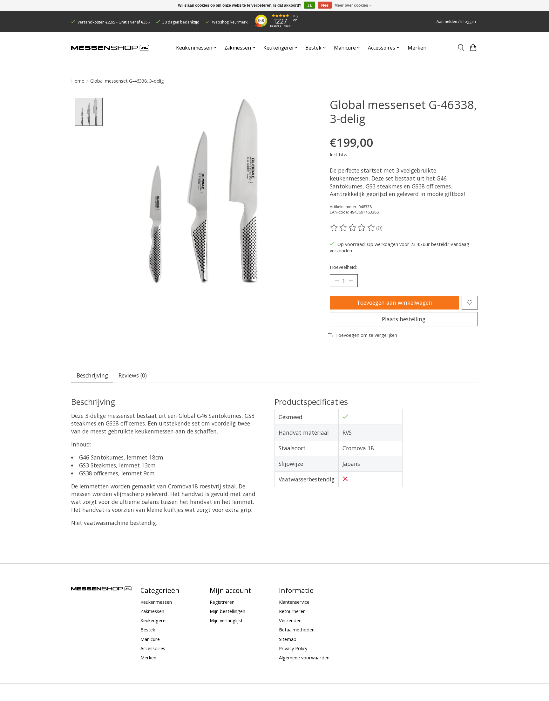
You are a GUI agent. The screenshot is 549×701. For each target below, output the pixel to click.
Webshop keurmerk (229, 22)
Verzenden (290, 620)
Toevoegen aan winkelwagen (394, 302)
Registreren (222, 602)
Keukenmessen (156, 602)
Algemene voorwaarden (304, 657)
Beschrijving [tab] (92, 375)
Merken (417, 47)
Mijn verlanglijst (226, 620)
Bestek (147, 629)
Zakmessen (152, 611)
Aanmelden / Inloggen (456, 21)
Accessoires (152, 648)
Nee (325, 5)
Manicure (150, 639)
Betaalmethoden (297, 629)
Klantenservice (294, 602)
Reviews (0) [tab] (133, 375)
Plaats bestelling (403, 319)
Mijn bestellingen (227, 611)
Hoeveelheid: (343, 267)
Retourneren (292, 611)
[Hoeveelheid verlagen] (336, 280)
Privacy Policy (293, 648)
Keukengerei (153, 620)
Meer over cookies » (353, 5)
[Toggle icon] (460, 47)
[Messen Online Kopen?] (110, 48)
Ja (309, 5)
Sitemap (287, 639)
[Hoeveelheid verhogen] (350, 280)
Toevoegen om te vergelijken (366, 335)
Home (77, 81)
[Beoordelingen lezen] (353, 228)
